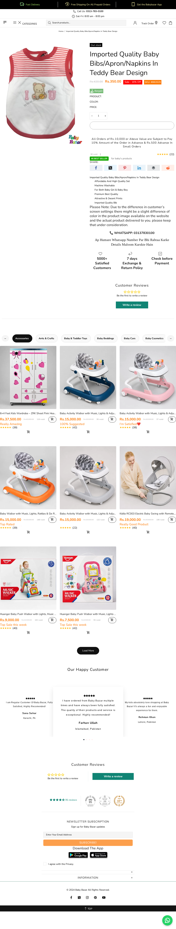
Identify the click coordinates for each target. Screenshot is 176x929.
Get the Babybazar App (149, 4)
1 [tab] (83, 739)
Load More (88, 650)
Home (61, 31)
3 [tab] (89, 739)
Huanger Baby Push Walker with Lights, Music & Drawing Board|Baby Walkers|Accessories (28, 614)
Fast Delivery (33, 4)
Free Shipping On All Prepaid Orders (91, 4)
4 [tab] (92, 739)
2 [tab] (86, 739)
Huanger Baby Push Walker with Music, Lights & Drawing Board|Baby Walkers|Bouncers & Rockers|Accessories (88, 614)
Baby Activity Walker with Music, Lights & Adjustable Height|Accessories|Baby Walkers (88, 413)
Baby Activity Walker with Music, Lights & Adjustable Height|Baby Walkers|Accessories (88, 513)
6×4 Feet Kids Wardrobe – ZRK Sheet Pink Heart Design (28, 413)
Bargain (99, 91)
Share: (94, 162)
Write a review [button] (132, 305)
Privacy (69, 864)
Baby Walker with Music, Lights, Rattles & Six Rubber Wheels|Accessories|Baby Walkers (28, 513)
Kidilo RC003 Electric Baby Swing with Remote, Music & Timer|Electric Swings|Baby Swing (148, 513)
